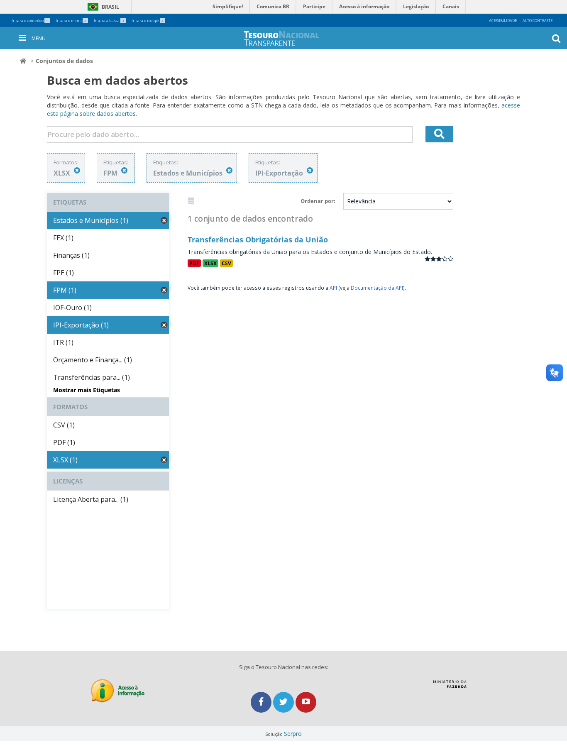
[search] (439, 134)
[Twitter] (284, 702)
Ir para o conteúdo (30, 20)
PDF (194, 263)
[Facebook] (262, 702)
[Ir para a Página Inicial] (288, 38)
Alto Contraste (537, 20)
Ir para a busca (109, 20)
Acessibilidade (503, 20)
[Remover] (77, 170)
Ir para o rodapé (148, 20)
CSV (226, 263)
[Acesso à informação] (117, 691)
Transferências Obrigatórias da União (258, 239)
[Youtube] (306, 702)
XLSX (210, 263)
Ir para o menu (71, 20)
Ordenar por (317, 201)
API (333, 287)
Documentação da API (377, 287)
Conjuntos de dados (64, 61)
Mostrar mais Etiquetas (86, 390)
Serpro (293, 734)
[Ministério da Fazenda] (450, 687)
